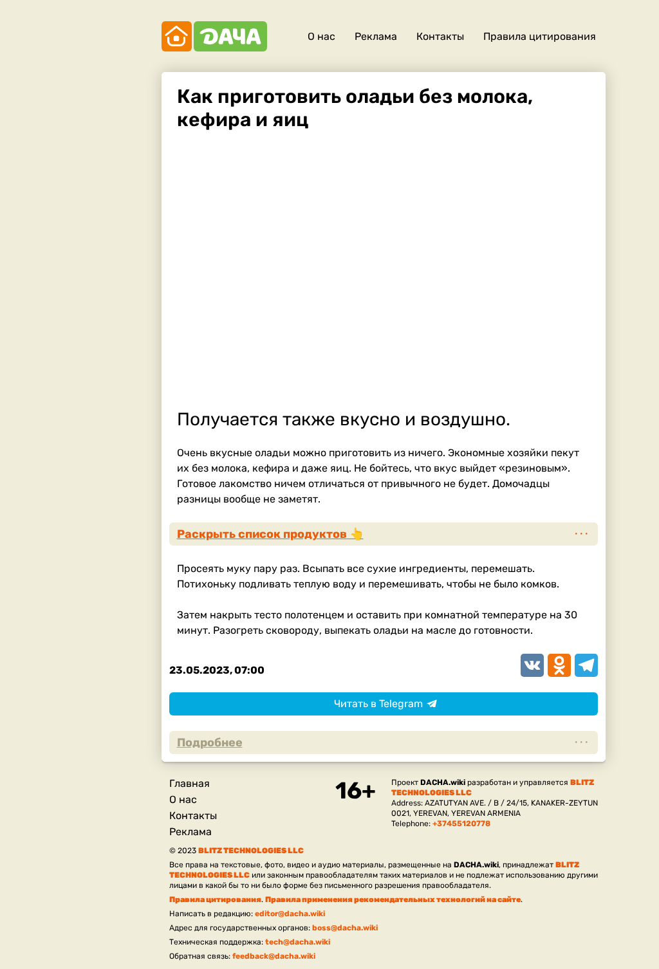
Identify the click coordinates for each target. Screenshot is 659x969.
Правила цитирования (539, 36)
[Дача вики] (214, 36)
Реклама (376, 36)
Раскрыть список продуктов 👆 (270, 534)
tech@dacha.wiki (297, 941)
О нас (321, 36)
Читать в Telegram (378, 703)
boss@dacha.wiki (345, 927)
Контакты (440, 36)
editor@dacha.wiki (290, 913)
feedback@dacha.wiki (273, 956)
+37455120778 (461, 823)
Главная (189, 783)
